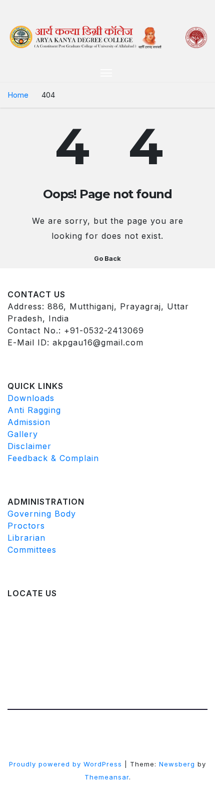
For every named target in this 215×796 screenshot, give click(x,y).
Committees (32, 550)
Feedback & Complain (53, 458)
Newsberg (177, 764)
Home (18, 95)
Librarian (27, 538)
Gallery (23, 434)
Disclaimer (30, 446)
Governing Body (42, 514)
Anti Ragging (34, 410)
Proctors (26, 526)
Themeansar (106, 777)
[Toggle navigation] (107, 73)
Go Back (107, 258)
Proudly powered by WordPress (66, 764)
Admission (29, 422)
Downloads (31, 398)
